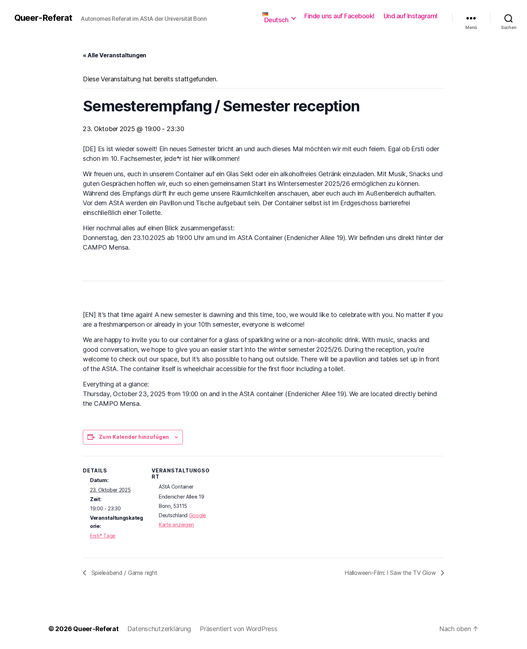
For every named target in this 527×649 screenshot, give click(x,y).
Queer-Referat (43, 18)
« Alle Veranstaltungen (114, 55)
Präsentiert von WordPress (238, 629)
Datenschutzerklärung (159, 629)
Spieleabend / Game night (123, 572)
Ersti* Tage (102, 536)
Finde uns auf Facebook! (339, 16)
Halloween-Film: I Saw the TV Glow (391, 572)
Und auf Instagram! (411, 16)
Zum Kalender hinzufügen (134, 437)
